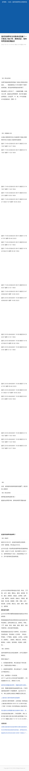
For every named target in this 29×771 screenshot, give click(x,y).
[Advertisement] (14, 18)
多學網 (4, 2)
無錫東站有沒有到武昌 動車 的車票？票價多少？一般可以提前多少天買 (14, 733)
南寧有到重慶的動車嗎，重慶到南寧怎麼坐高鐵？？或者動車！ (14, 685)
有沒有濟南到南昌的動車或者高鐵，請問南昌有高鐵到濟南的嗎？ (14, 730)
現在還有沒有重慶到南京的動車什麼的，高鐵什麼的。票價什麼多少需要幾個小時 (14, 710)
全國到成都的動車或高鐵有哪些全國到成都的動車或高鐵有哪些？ (14, 727)
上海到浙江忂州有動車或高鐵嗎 (10, 698)
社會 (9, 2)
